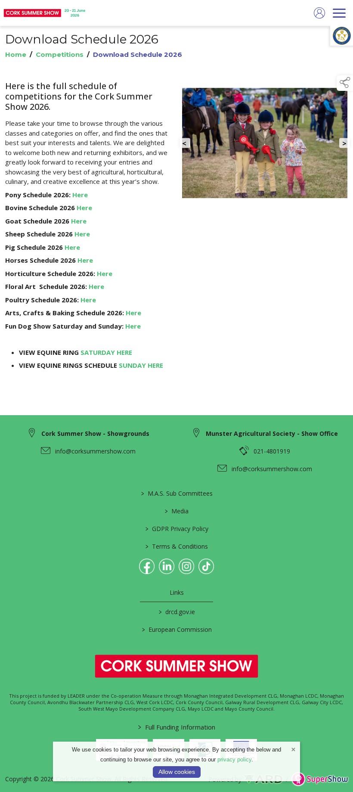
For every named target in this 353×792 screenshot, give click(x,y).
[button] (345, 83)
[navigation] (339, 12)
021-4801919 (272, 451)
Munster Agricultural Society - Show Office (272, 433)
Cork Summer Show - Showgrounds (95, 433)
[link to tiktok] (206, 566)
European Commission (176, 629)
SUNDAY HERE (142, 365)
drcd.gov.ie (176, 612)
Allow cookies (176, 771)
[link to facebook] (147, 566)
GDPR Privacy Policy (176, 529)
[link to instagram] (186, 566)
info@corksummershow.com (95, 451)
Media (177, 511)
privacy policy (234, 759)
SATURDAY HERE (107, 352)
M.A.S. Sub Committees (176, 493)
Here (81, 194)
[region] (176, 235)
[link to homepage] (45, 13)
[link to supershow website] (319, 779)
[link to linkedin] (166, 566)
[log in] (319, 13)
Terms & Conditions (177, 546)
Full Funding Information (176, 727)
